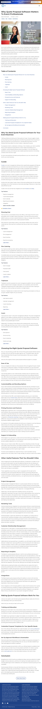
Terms (39, 706)
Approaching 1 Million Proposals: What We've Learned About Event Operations (10, 687)
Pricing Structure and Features (12, 97)
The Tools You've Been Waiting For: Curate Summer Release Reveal (9, 690)
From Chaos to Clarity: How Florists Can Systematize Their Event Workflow (29, 693)
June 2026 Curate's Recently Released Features (10, 693)
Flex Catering (8, 82)
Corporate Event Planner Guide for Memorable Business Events (10, 698)
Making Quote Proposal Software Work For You (14, 117)
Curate (6, 77)
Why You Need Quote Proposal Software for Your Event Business (18, 74)
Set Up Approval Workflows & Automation (15, 125)
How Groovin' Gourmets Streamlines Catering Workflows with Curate (10, 686)
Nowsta (27, 188)
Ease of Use (7, 92)
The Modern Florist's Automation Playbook (29, 687)
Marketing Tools (9, 107)
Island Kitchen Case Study (26, 699)
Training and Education (10, 120)
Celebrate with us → (36, 2)
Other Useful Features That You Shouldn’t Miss (14, 102)
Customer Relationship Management (14, 110)
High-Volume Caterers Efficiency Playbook (29, 692)
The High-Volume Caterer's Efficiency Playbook (30, 695)
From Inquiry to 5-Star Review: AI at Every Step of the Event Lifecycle (11, 692)
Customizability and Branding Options (14, 94)
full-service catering (13, 417)
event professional (34, 628)
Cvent (6, 87)
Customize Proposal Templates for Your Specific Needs (18, 122)
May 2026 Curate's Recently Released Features (10, 695)
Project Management (10, 105)
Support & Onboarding (10, 99)
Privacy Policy (34, 706)
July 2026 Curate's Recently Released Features (10, 689)
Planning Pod (8, 79)
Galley (32, 188)
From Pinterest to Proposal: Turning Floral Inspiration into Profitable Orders (9, 696)
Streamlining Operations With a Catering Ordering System (11, 699)
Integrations (8, 114)
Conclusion (5, 128)
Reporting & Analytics (10, 112)
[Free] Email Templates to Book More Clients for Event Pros (30, 700)
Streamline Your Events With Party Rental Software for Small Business (9, 700)
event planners (8, 651)
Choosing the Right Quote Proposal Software (14, 89)
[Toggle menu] (39, 6)
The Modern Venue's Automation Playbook (29, 686)
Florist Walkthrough (25, 696)
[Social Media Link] (2, 703)
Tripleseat (7, 84)
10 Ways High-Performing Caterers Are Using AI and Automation (30, 690)
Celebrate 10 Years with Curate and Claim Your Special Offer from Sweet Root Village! (30, 689)
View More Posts (21, 678)
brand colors (14, 397)
